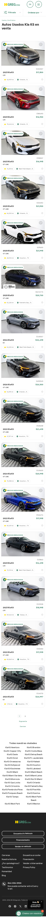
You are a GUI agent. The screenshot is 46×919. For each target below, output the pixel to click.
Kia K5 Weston (33, 804)
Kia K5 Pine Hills (34, 789)
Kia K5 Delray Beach (33, 754)
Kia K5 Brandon (33, 747)
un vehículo (23, 846)
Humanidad (7, 871)
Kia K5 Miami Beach (33, 772)
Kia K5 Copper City (12, 751)
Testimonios (7, 867)
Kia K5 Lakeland (34, 768)
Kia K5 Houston (33, 765)
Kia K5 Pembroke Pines (12, 789)
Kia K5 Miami (12, 772)
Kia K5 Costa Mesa (33, 751)
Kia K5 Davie (12, 754)
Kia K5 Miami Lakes (33, 775)
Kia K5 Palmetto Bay (34, 786)
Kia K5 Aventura (12, 747)
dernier (23, 726)
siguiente (23, 721)
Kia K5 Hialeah (33, 761)
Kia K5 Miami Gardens (12, 775)
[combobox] (33, 12)
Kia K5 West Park (12, 804)
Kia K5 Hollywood (12, 765)
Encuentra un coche (31, 855)
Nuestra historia (9, 859)
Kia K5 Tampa (12, 797)
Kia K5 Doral (12, 758)
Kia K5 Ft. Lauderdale (33, 758)
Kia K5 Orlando (33, 782)
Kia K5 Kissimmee (12, 768)
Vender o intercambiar (33, 863)
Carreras (6, 855)
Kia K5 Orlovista (12, 786)
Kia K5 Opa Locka (12, 782)
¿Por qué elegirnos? (10, 863)
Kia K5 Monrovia (12, 779)
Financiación (28, 859)
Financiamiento (23, 840)
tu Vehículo (23, 833)
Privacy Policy (29, 867)
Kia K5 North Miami (33, 779)
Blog (4, 875)
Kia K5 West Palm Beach (33, 798)
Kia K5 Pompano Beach (12, 793)
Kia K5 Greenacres (12, 761)
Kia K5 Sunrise (33, 793)
